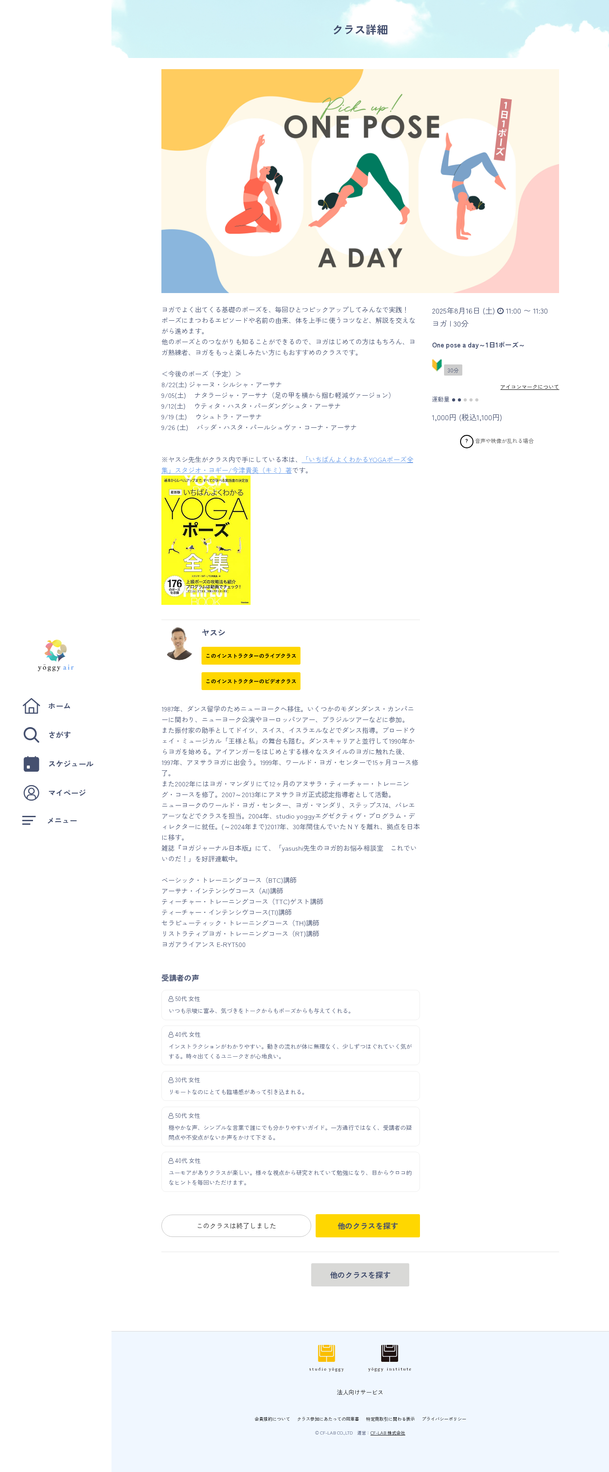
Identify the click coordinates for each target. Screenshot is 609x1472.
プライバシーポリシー (444, 1418)
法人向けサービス (360, 1392)
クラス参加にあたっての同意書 (328, 1418)
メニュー (62, 820)
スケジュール (71, 763)
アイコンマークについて (529, 386)
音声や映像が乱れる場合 (504, 440)
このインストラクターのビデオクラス (251, 681)
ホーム (59, 705)
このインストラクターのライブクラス (251, 655)
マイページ (67, 792)
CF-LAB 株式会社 (387, 1432)
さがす (59, 734)
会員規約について (272, 1418)
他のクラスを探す (367, 1225)
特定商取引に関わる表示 (390, 1418)
